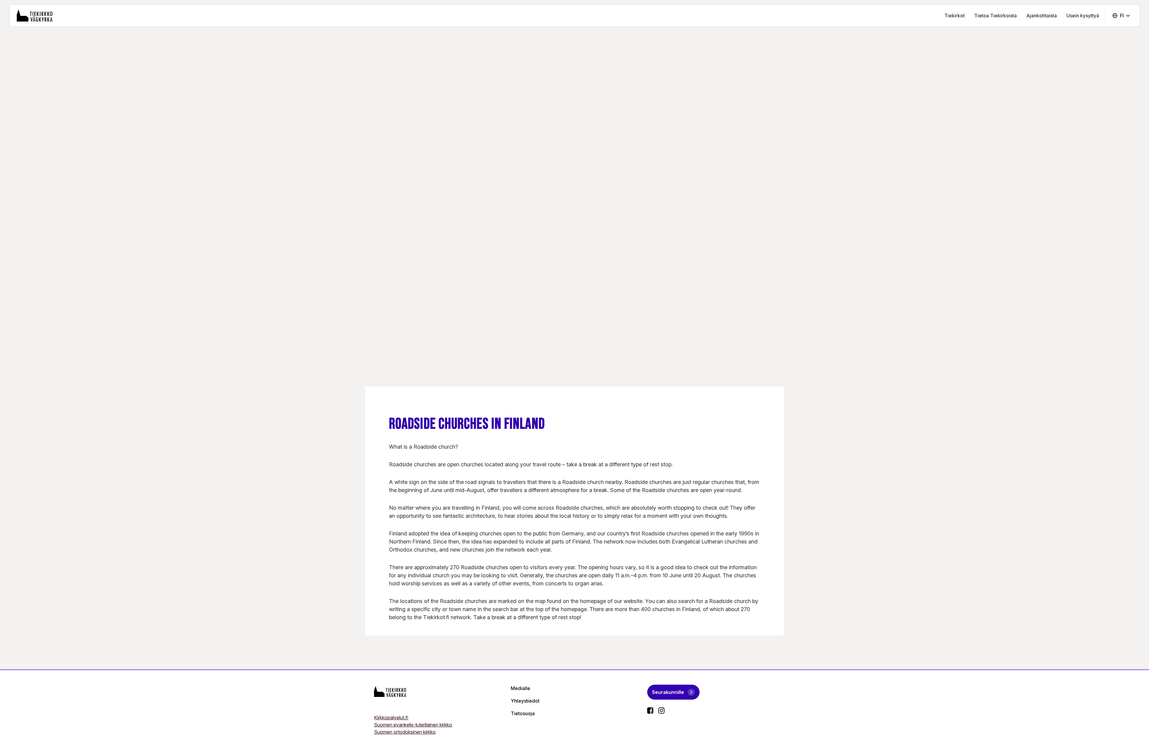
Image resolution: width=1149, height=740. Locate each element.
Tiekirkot (954, 16)
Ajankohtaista (1041, 16)
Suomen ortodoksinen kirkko (405, 732)
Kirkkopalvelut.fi (391, 718)
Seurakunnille (668, 692)
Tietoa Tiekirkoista (995, 16)
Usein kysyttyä (1082, 16)
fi (1121, 15)
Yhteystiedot (525, 701)
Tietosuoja (523, 713)
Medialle (520, 688)
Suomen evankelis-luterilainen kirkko (413, 725)
